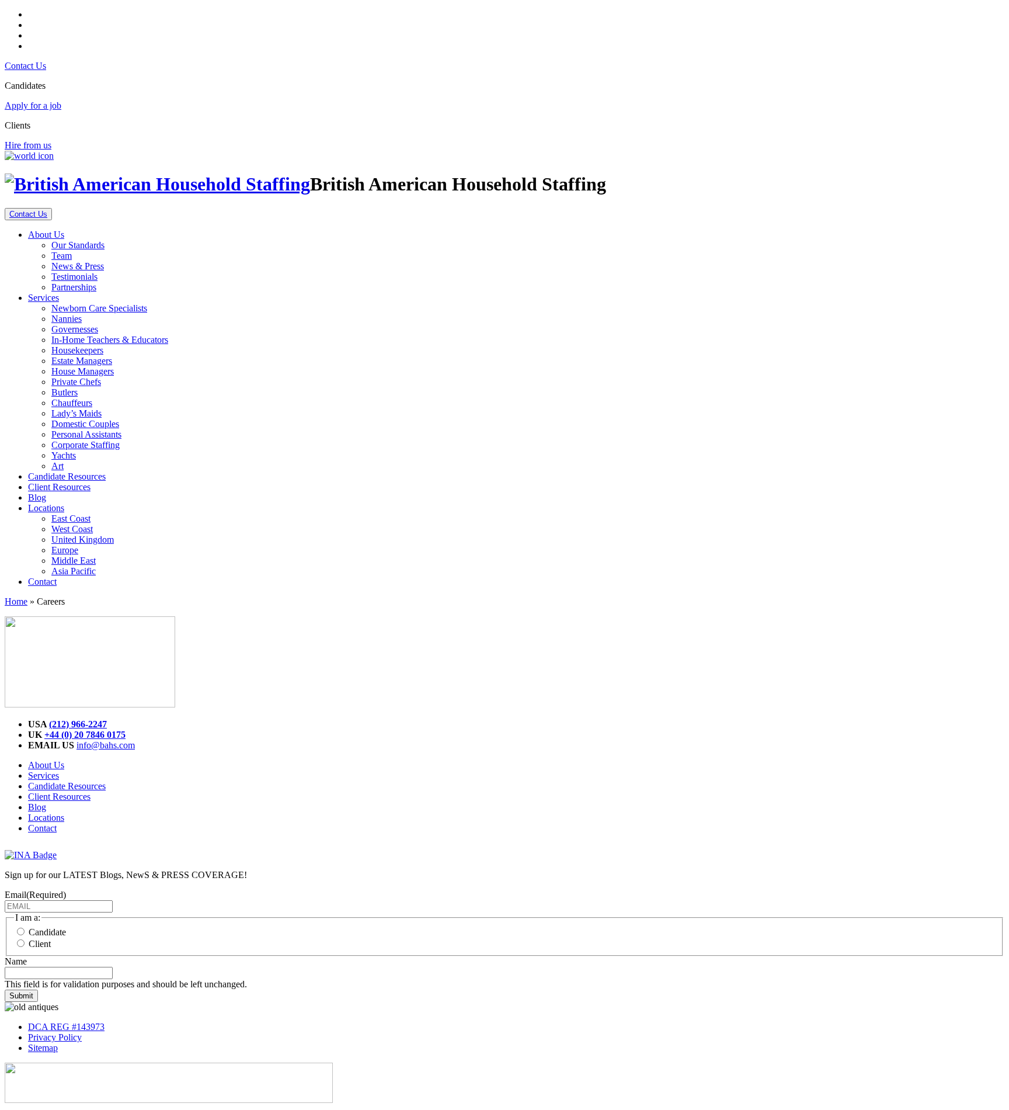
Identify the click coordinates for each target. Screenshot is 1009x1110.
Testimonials (74, 277)
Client (40, 944)
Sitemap (43, 1048)
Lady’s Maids (76, 413)
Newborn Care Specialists (99, 308)
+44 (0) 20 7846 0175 (85, 735)
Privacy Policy (55, 1037)
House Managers (82, 371)
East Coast (71, 518)
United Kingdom (82, 539)
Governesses (74, 329)
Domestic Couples (85, 424)
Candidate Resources (67, 476)
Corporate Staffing (85, 445)
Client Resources (59, 487)
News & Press (77, 266)
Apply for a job (33, 105)
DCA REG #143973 (66, 1027)
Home (16, 601)
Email (35, 895)
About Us (46, 235)
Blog (37, 497)
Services (43, 298)
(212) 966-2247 (78, 724)
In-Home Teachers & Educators (109, 340)
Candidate (47, 932)
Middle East (73, 561)
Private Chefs (76, 382)
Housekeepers (77, 350)
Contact (42, 582)
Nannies (66, 319)
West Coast (72, 529)
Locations (46, 508)
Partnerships (73, 287)
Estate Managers (81, 361)
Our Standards (78, 245)
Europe (64, 550)
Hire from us (28, 145)
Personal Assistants (86, 434)
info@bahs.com (105, 745)
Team (61, 256)
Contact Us (25, 66)
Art (57, 466)
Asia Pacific (73, 571)
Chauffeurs (71, 403)
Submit (21, 995)
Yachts (63, 455)
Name (16, 961)
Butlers (64, 392)
